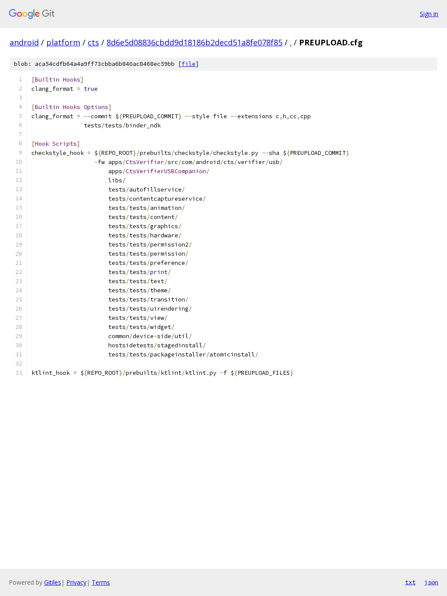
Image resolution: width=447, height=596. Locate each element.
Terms (101, 582)
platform (63, 42)
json (431, 582)
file (189, 64)
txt (410, 582)
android (24, 42)
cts (93, 42)
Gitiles (52, 582)
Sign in (429, 14)
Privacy (76, 582)
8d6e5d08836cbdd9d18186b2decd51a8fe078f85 (194, 42)
